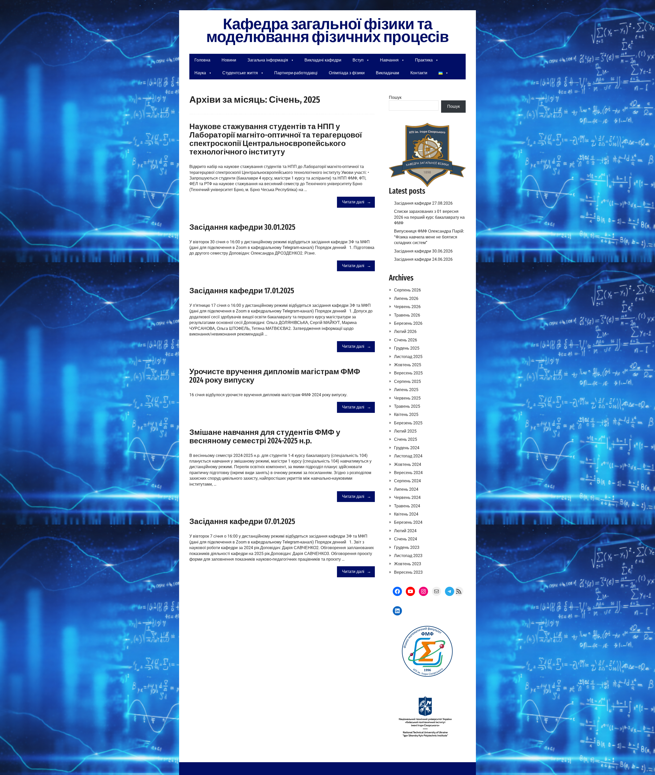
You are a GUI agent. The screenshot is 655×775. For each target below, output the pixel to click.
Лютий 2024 (405, 530)
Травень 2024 (407, 506)
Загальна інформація (267, 60)
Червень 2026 (407, 306)
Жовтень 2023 (407, 563)
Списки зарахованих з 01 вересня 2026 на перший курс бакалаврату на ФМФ (429, 217)
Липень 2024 (406, 489)
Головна (202, 60)
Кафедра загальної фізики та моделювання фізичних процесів (327, 31)
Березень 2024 (408, 522)
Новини (229, 60)
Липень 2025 (406, 389)
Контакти (418, 72)
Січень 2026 (405, 340)
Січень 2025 (405, 439)
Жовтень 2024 (407, 464)
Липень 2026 (406, 298)
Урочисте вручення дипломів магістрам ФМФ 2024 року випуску (274, 376)
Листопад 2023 (408, 555)
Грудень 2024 (406, 447)
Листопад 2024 (408, 456)
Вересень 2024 (408, 472)
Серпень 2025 (407, 381)
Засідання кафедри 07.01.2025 (242, 521)
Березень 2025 (408, 423)
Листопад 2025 (408, 356)
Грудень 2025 (406, 348)
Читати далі (353, 202)
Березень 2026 (408, 323)
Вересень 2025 (408, 373)
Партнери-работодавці (296, 72)
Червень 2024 (407, 497)
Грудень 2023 (406, 547)
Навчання (389, 60)
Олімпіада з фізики (347, 72)
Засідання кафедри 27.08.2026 (423, 203)
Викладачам (387, 72)
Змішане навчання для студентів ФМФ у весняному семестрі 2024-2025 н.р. (264, 436)
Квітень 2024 (406, 514)
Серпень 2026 (407, 290)
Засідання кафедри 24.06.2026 (423, 259)
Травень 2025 (407, 406)
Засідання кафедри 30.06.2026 (423, 251)
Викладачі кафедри (322, 60)
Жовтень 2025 (407, 364)
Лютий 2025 (405, 431)
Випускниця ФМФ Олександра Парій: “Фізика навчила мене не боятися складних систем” (429, 237)
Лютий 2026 (405, 331)
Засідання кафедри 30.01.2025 (242, 227)
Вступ (358, 60)
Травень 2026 (407, 315)
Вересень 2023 (408, 572)
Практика (424, 60)
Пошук (395, 97)
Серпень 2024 (407, 480)
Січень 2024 (405, 539)
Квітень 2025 (406, 414)
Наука (200, 72)
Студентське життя (240, 72)
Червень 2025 (407, 398)
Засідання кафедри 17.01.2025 (241, 290)
